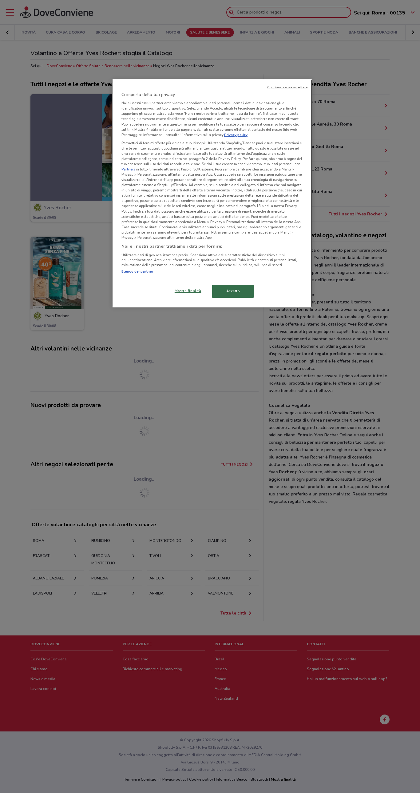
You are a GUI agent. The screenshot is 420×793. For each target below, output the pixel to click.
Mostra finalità (188, 290)
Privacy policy (236, 134)
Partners (128, 169)
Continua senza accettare (287, 87)
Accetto (233, 291)
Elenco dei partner (137, 271)
